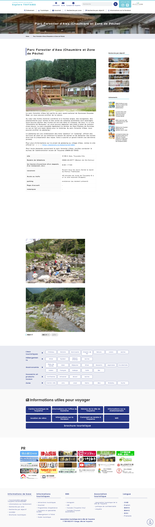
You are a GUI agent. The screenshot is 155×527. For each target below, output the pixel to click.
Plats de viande (51, 365)
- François (127, 516)
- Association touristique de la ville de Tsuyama (105, 503)
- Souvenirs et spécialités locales (46, 511)
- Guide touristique (44, 517)
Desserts (99, 365)
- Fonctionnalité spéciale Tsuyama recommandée (17, 500)
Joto (63, 383)
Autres (123, 352)
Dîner (87, 365)
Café (87, 370)
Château (51, 352)
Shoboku (111, 383)
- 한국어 (125, 513)
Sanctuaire (75, 352)
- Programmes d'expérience (47, 508)
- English (126, 505)
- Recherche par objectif (17, 509)
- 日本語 (125, 502)
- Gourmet (41, 505)
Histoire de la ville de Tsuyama (90, 410)
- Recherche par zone (16, 507)
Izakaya (75, 370)
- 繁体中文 (126, 510)
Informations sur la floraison (64, 418)
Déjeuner (75, 365)
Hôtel (51, 359)
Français (63, 370)
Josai (75, 383)
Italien (51, 370)
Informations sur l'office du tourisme (64, 410)
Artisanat (63, 377)
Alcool (75, 377)
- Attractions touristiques (46, 502)
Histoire (63, 352)
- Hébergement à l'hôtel (46, 514)
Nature (99, 352)
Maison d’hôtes (75, 359)
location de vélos (38, 418)
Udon (63, 365)
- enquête (98, 509)
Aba (99, 383)
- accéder (11, 512)
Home (27, 36)
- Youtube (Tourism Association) (72, 511)
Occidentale (123, 365)
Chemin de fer (87, 353)
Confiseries (51, 377)
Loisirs (111, 352)
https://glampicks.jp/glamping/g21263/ (58, 145)
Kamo (87, 383)
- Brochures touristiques (17, 515)
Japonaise (111, 365)
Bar (99, 370)
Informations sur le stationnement (116, 410)
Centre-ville (51, 383)
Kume (123, 383)
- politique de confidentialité (105, 506)
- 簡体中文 (126, 508)
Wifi (116, 418)
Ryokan (63, 359)
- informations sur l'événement (19, 504)
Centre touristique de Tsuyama (38, 410)
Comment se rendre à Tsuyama (90, 418)
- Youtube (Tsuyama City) (75, 508)
